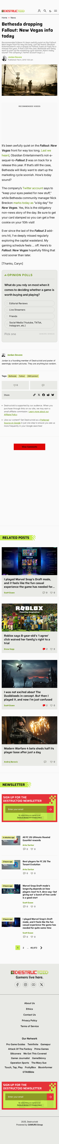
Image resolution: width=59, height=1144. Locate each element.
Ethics (29, 1008)
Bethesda (12, 376)
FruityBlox (30, 1067)
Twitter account (32, 188)
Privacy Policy (37, 817)
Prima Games (41, 1048)
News (13, 18)
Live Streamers (17, 309)
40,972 (33, 948)
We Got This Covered (35, 1053)
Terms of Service (23, 817)
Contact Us (29, 1014)
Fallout (22, 376)
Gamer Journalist (20, 1058)
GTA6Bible (28, 1071)
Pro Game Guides (15, 1044)
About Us (29, 1003)
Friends (13, 316)
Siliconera (15, 1053)
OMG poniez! (32, 376)
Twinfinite (32, 1044)
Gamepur (46, 1044)
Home (4, 18)
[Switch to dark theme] (50, 10)
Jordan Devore (15, 57)
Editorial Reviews (18, 303)
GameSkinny (39, 1058)
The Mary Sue (38, 1062)
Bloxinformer (45, 1067)
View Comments (29, 446)
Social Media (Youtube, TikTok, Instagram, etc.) (25, 324)
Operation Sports (19, 1062)
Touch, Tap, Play (14, 1067)
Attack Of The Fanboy (20, 1048)
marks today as (23, 203)
